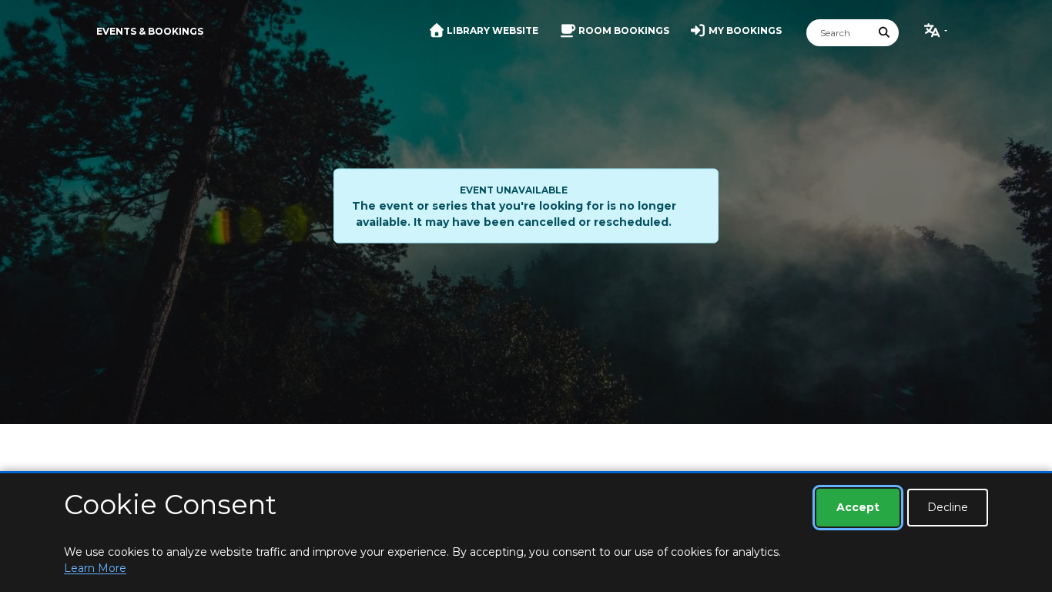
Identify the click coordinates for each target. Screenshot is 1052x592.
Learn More (95, 568)
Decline (947, 507)
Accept (857, 507)
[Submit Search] (885, 32)
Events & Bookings (149, 31)
